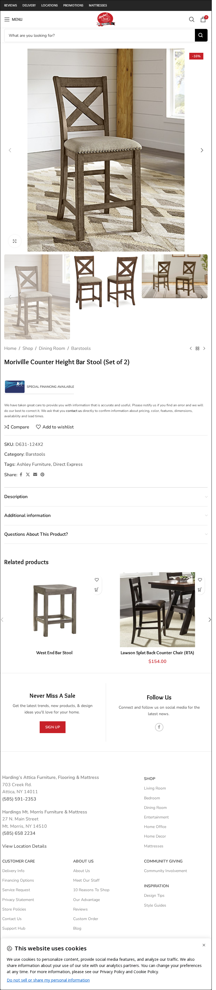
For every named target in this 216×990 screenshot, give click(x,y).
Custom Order (85, 918)
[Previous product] (190, 348)
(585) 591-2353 (19, 799)
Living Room (155, 788)
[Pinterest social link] (42, 475)
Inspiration (156, 886)
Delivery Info (13, 870)
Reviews (80, 909)
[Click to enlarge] (14, 241)
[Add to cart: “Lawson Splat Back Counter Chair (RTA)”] (200, 590)
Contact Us (12, 918)
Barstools (81, 348)
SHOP (149, 778)
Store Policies (14, 909)
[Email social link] (35, 475)
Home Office (155, 826)
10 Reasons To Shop (91, 890)
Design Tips (154, 895)
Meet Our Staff (86, 880)
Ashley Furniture (34, 464)
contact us (74, 411)
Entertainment (156, 817)
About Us (83, 861)
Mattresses (153, 846)
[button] (9, 150)
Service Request (16, 890)
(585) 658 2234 (18, 833)
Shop (27, 348)
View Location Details (25, 846)
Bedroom (152, 798)
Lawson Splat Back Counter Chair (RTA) (157, 652)
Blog (77, 928)
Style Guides (155, 905)
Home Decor (155, 836)
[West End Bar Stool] (54, 609)
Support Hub (13, 928)
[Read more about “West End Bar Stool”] (97, 590)
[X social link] (28, 475)
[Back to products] (197, 348)
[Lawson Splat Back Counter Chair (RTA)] (157, 609)
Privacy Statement (18, 899)
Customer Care (18, 861)
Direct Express (68, 464)
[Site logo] (105, 19)
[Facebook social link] (20, 475)
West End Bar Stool (54, 652)
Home (10, 348)
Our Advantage (86, 899)
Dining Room (52, 348)
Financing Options (18, 880)
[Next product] (204, 348)
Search (201, 35)
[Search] (191, 19)
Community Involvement (165, 870)
